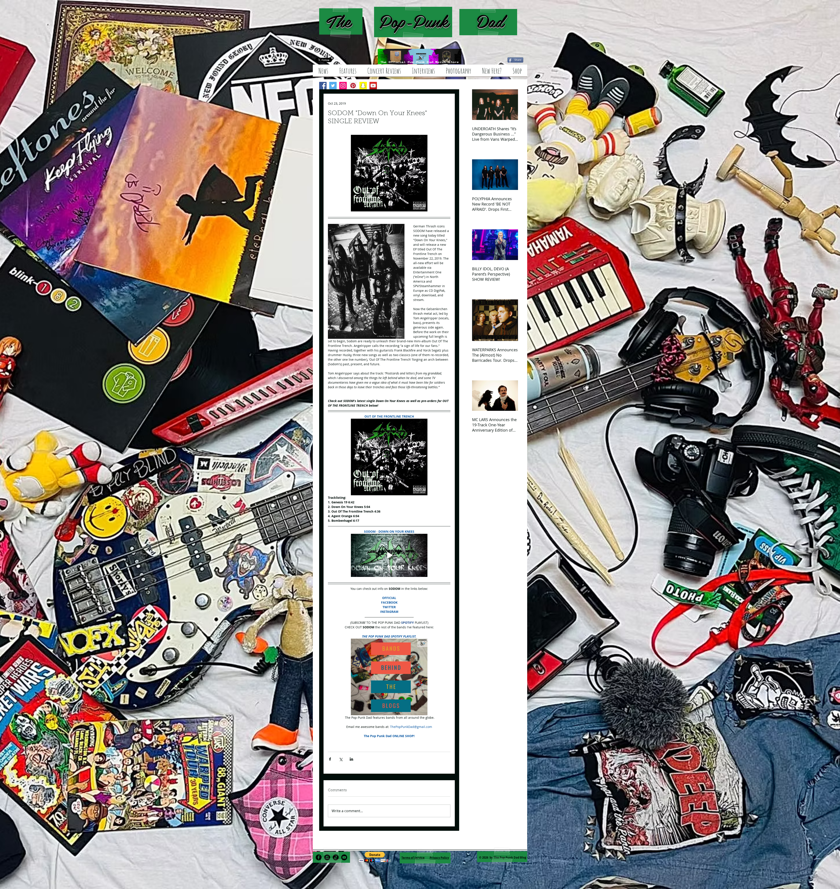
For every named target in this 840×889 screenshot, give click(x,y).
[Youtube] (344, 857)
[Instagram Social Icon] (343, 85)
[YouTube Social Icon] (373, 85)
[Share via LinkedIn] (351, 759)
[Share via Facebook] (330, 759)
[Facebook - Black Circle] (319, 857)
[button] (375, 857)
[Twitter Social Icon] (333, 85)
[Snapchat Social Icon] (363, 85)
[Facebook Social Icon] (323, 85)
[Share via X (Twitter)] (341, 759)
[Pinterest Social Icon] (353, 85)
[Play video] (389, 555)
